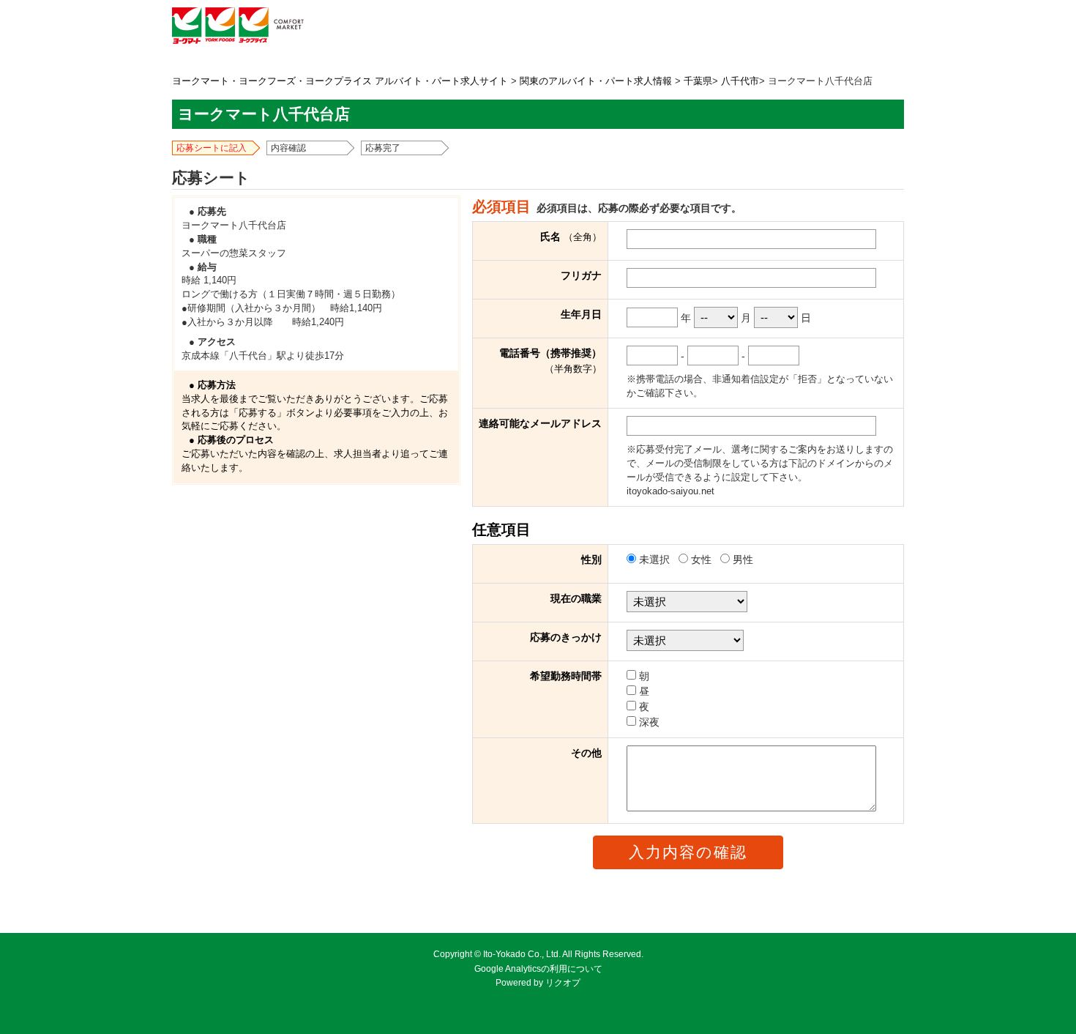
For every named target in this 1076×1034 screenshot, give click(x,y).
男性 (741, 559)
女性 (701, 559)
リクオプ (562, 983)
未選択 (654, 559)
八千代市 (740, 81)
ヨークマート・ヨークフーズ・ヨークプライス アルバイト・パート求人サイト (340, 81)
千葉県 (698, 81)
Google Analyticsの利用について (538, 969)
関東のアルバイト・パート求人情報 (596, 81)
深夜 (648, 722)
